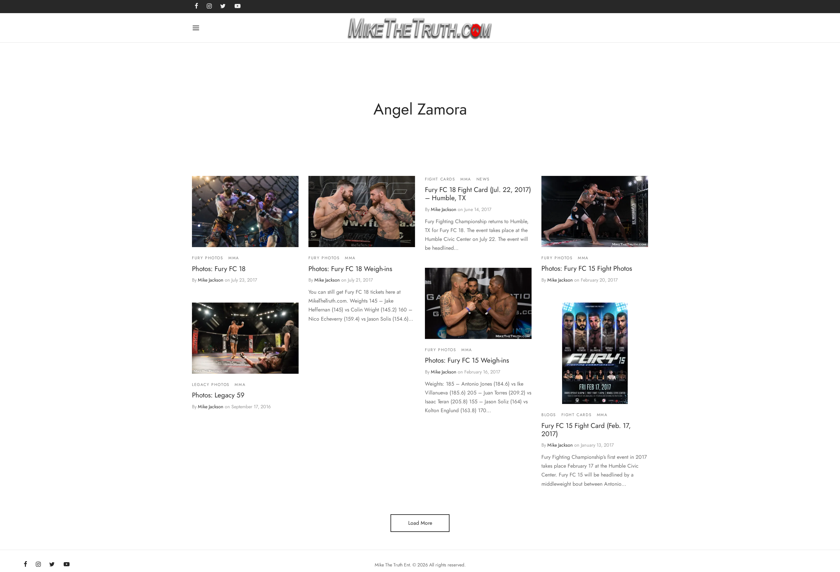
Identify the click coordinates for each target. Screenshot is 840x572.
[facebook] (25, 565)
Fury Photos (207, 258)
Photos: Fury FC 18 (218, 269)
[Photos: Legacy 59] (245, 338)
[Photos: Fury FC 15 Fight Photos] (594, 211)
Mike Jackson (210, 280)
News (483, 179)
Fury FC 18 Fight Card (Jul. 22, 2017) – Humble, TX (478, 194)
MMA (233, 258)
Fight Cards (440, 179)
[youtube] (66, 565)
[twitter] (52, 565)
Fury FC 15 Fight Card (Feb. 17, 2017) (586, 429)
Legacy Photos (211, 385)
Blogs (548, 415)
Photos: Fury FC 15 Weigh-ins (467, 360)
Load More (420, 523)
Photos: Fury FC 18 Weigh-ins (350, 269)
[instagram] (38, 565)
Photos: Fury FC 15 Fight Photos (586, 268)
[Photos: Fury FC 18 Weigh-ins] (361, 211)
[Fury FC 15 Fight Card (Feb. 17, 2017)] (595, 353)
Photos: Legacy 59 (218, 395)
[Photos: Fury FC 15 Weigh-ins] (478, 303)
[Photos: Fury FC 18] (245, 211)
